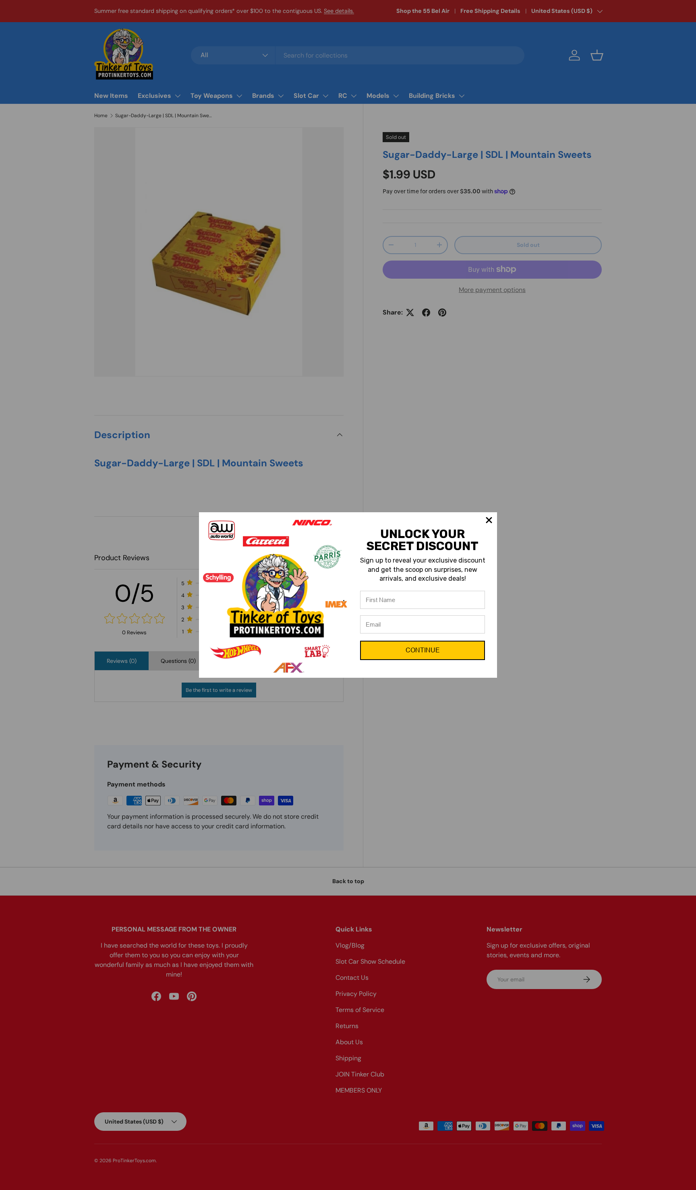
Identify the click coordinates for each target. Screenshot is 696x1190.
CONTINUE (423, 650)
